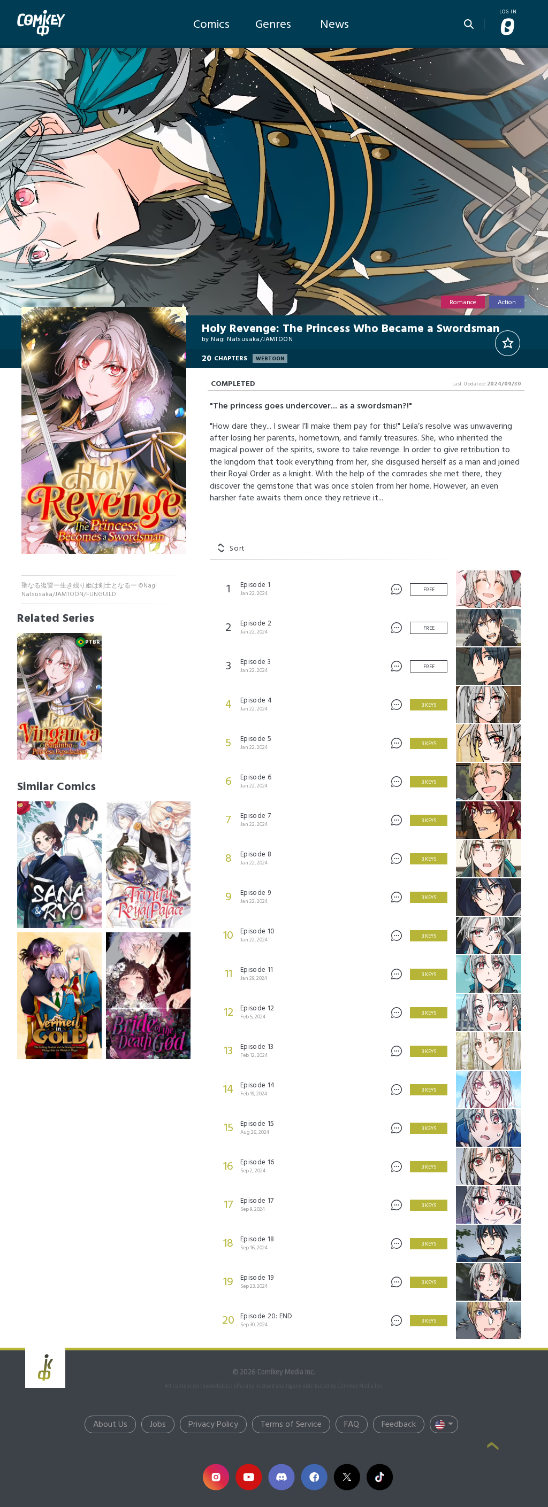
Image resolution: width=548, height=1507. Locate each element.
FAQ (351, 1425)
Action (507, 302)
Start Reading (274, 195)
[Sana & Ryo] (59, 864)
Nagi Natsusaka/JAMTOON (252, 339)
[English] (444, 1424)
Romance (463, 302)
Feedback (399, 1425)
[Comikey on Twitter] (346, 1477)
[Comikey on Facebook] (314, 1477)
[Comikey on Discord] (281, 1477)
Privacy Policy (213, 1425)
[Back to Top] (493, 1447)
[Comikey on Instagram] (216, 1477)
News (334, 25)
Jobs (158, 1425)
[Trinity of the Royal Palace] (148, 864)
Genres (273, 25)
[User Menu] (508, 27)
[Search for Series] (469, 21)
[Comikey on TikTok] (380, 1477)
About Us (110, 1425)
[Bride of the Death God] (148, 995)
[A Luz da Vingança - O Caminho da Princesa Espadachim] (59, 696)
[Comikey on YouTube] (248, 1477)
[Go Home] (41, 13)
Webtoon (270, 358)
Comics (211, 25)
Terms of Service (291, 1425)
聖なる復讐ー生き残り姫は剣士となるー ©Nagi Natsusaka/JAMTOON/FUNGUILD (89, 590)
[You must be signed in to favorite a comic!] (507, 343)
